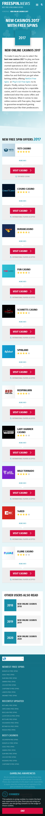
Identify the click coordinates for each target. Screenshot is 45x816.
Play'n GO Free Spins (21, 81)
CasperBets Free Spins (10, 689)
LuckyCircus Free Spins (11, 716)
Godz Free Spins (8, 675)
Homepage (5, 12)
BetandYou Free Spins (10, 726)
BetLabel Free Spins (9, 705)
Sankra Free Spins (8, 682)
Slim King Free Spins (9, 678)
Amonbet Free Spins (9, 696)
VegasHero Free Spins (10, 723)
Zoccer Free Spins (9, 685)
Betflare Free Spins (9, 719)
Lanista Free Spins (8, 692)
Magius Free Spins (8, 730)
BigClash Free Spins (9, 712)
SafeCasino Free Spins (10, 709)
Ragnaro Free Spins (9, 761)
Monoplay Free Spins (10, 671)
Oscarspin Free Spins (10, 740)
